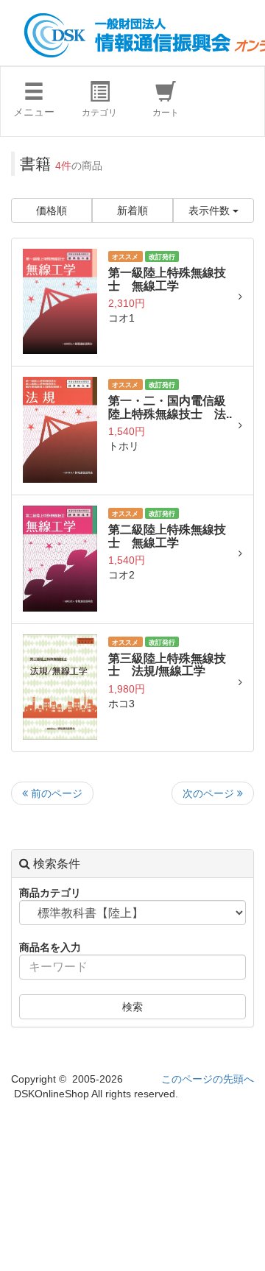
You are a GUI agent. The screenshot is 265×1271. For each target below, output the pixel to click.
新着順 (132, 210)
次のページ (210, 793)
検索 (132, 1007)
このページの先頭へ (207, 1079)
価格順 (51, 210)
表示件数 (210, 210)
